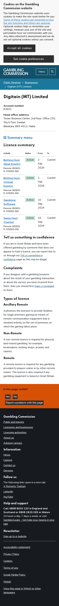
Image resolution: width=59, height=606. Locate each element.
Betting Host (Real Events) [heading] (11, 162)
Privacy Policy (11, 554)
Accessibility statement (16, 547)
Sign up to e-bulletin (15, 536)
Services (8, 470)
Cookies (7, 561)
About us (8, 438)
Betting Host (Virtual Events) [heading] (11, 182)
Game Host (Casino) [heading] (10, 220)
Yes (8, 396)
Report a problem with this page (24, 402)
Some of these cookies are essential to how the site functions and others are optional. (28, 21)
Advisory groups (12, 443)
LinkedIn (8, 491)
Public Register (12, 82)
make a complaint (44, 286)
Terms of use (10, 568)
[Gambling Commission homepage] (15, 74)
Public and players (13, 422)
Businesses (31, 82)
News (6, 455)
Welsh (7, 582)
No (15, 396)
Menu (42, 72)
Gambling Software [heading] (9, 202)
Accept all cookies (19, 48)
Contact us (9, 465)
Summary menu (19, 137)
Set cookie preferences (28, 59)
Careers (7, 460)
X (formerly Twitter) (14, 486)
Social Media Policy (14, 575)
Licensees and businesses (18, 427)
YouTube (8, 497)
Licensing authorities (15, 432)
